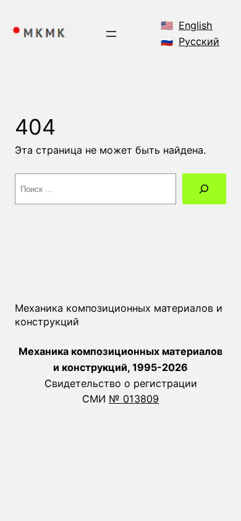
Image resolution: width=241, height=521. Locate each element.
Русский (199, 41)
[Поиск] (204, 188)
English (196, 25)
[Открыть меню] (111, 34)
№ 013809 (134, 399)
